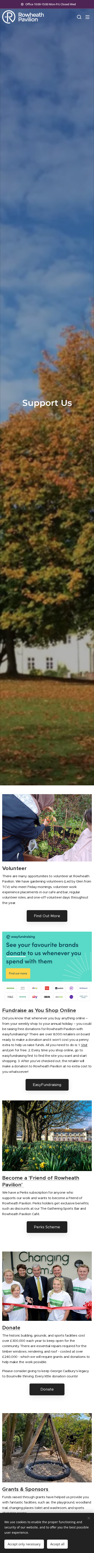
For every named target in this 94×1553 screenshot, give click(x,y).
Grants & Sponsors (26, 1489)
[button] (78, 16)
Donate (11, 1328)
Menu (87, 16)
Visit (84, 1045)
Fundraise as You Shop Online (39, 1010)
